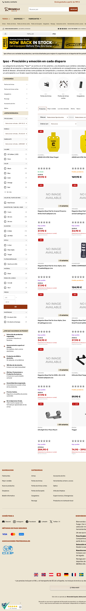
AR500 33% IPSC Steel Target (48, 157)
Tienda (5, 19)
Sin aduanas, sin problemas (15, 360)
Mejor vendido (7, 481)
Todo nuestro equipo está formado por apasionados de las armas (17, 404)
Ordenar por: (44, 124)
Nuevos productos (8, 486)
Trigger (74, 430)
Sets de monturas (42, 453)
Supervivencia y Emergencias (63, 496)
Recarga (53, 24)
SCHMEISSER (76, 263)
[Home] (4, 34)
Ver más (9, 192)
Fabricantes (34, 19)
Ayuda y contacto (10, 2)
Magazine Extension (43, 235)
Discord (8, 522)
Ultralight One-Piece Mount (47, 430)
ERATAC (40, 427)
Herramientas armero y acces (75, 24)
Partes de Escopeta (36, 24)
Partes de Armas (11, 24)
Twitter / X (56, 522)
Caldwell (41, 155)
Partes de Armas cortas (23, 24)
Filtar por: (43, 117)
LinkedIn (44, 522)
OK (15, 307)
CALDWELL (75, 373)
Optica (55, 486)
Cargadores (46, 24)
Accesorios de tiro (61, 24)
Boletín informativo (8, 496)
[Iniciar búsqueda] (73, 9)
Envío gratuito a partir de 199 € (67, 2)
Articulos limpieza (59, 491)
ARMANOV (41, 209)
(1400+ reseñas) (77, 28)
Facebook (32, 522)
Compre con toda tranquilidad (16, 367)
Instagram (19, 522)
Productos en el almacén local (63, 501)
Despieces (18, 19)
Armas (4, 24)
